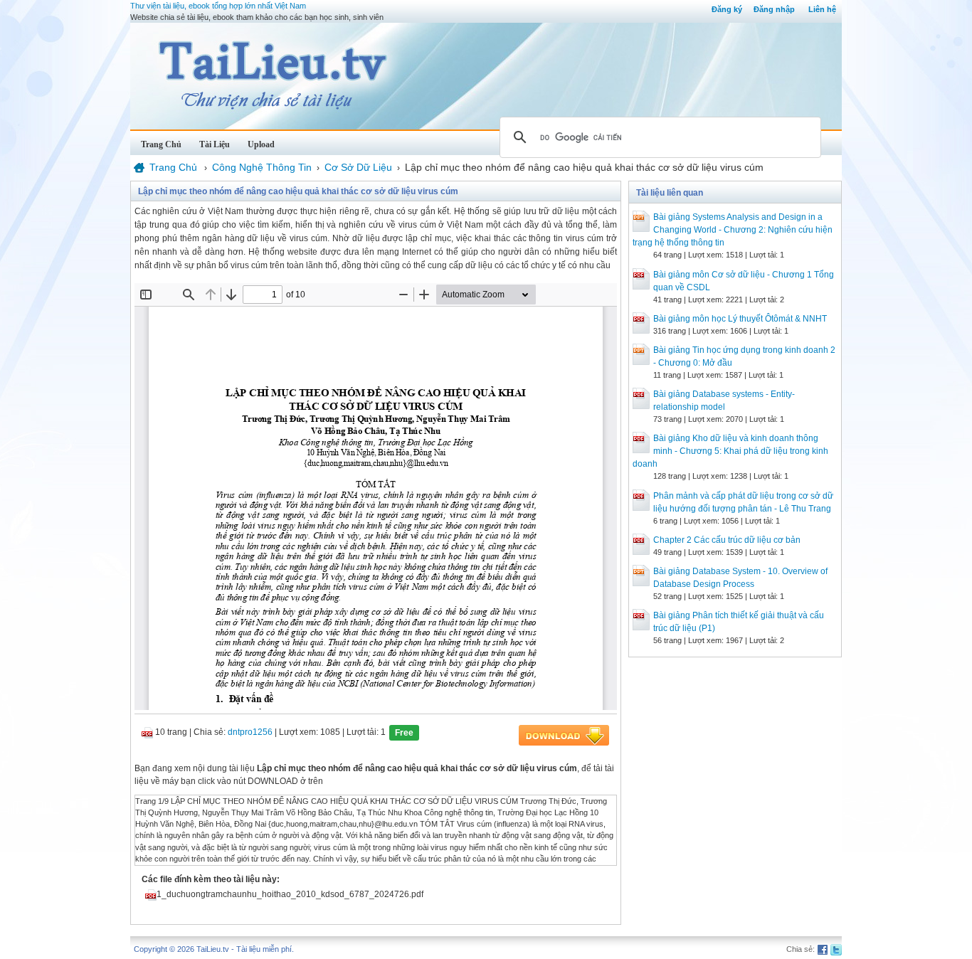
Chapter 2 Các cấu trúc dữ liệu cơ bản (727, 540)
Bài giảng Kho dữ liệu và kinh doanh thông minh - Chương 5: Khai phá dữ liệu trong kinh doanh (730, 451)
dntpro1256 (250, 732)
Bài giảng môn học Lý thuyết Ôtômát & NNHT (740, 319)
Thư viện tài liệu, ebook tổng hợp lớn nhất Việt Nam (218, 5)
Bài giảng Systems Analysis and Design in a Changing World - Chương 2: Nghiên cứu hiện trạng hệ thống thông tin (733, 230)
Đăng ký (727, 9)
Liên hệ (822, 9)
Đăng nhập (774, 9)
